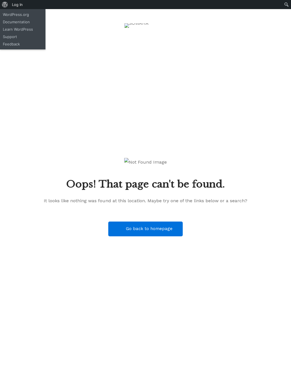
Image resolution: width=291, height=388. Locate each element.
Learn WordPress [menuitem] (18, 29)
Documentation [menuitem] (16, 22)
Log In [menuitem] (17, 4)
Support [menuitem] (10, 36)
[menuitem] (5, 4)
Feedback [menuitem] (11, 44)
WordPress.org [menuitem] (16, 14)
